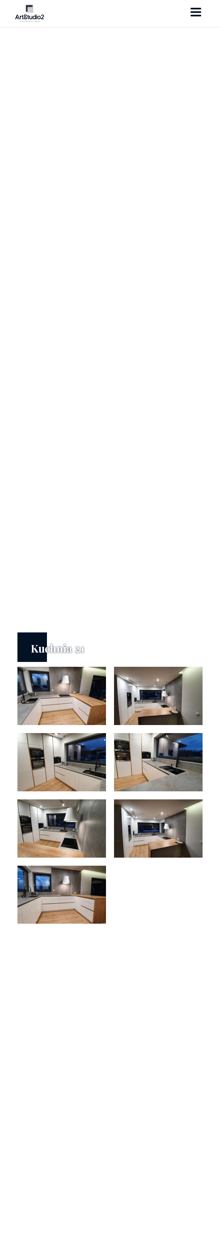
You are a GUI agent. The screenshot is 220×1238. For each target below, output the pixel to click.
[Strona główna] (29, 13)
